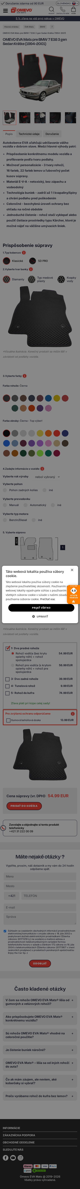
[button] (40, 616)
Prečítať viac (47, 599)
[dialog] (40, 594)
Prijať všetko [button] (41, 607)
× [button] (72, 570)
